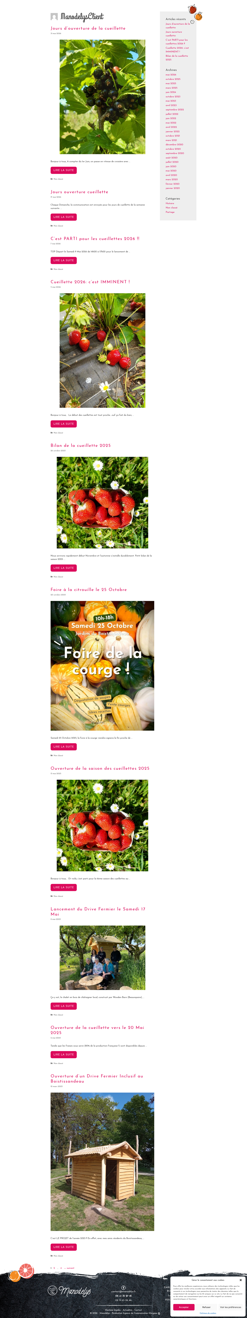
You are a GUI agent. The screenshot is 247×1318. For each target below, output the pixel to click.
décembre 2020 (174, 144)
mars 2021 (171, 140)
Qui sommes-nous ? (134, 6)
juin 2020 (171, 166)
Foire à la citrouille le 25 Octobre (89, 590)
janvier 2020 (173, 188)
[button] (241, 1280)
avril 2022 (171, 127)
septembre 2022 (175, 109)
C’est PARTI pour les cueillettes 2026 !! (95, 239)
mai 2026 (171, 75)
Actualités (128, 1310)
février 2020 (172, 184)
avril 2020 (171, 175)
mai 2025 (171, 83)
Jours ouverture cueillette (79, 192)
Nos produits (156, 6)
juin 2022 (171, 118)
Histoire (170, 203)
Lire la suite (65, 171)
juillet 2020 (172, 162)
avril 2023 (171, 105)
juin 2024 (171, 92)
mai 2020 (171, 171)
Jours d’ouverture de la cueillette (88, 28)
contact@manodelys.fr (123, 1291)
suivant (69, 1268)
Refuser (206, 1307)
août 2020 (171, 158)
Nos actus (173, 6)
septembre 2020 (175, 153)
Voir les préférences (230, 1307)
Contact (138, 1310)
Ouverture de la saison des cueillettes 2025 (100, 768)
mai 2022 (171, 123)
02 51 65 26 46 (123, 1300)
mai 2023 (171, 101)
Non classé (58, 179)
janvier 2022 (173, 131)
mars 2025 (171, 88)
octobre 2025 (173, 79)
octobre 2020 (173, 149)
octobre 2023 (173, 96)
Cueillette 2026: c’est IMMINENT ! (90, 282)
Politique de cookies (208, 1313)
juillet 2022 (172, 114)
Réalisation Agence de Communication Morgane (134, 1313)
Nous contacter (191, 6)
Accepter (184, 1307)
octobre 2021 (173, 136)
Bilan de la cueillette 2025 (81, 446)
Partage (170, 212)
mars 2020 (172, 179)
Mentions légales (113, 1310)
